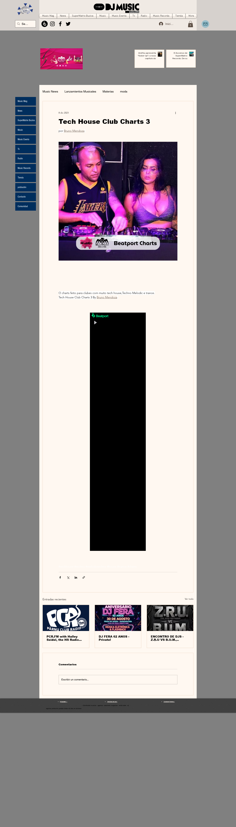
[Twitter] (68, 24)
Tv (19, 149)
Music (20, 129)
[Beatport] (44, 24)
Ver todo (189, 598)
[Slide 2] (63, 65)
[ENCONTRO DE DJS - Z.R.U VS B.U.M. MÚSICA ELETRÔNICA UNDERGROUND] (170, 618)
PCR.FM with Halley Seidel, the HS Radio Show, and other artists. (65, 638)
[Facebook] (60, 24)
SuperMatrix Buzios (26, 120)
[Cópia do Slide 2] (65, 65)
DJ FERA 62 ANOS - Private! (114, 638)
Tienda (21, 177)
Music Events (23, 139)
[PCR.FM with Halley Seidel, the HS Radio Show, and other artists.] (66, 618)
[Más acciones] (175, 113)
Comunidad (23, 206)
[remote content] (118, 432)
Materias (108, 91)
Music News (50, 91)
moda (123, 91)
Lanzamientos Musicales (80, 91)
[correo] (205, 24)
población (22, 187)
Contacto (22, 196)
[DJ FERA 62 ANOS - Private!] (118, 618)
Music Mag (22, 101)
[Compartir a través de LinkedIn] (75, 577)
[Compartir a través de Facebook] (60, 577)
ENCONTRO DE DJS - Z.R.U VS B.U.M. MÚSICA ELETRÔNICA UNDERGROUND (168, 638)
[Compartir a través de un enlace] (83, 577)
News (20, 110)
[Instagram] (52, 24)
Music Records (24, 168)
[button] (190, 24)
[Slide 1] (60, 65)
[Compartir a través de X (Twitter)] (68, 577)
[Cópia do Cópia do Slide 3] (57, 65)
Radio (20, 158)
